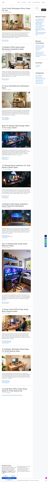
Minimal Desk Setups (6, 380)
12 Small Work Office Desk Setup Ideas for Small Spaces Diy (14, 390)
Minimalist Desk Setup (6, 381)
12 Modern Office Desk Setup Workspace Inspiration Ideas (13, 48)
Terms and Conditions (36, 2)
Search (43, 9)
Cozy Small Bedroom (6, 118)
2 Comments (5, 237)
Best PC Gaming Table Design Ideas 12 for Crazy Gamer (15, 127)
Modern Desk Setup (6, 78)
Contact (29, 2)
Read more (17, 37)
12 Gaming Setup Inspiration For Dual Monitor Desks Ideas (16, 166)
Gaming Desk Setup (6, 157)
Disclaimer (43, 2)
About (19, 2)
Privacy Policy (24, 2)
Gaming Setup (5, 196)
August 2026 (37, 65)
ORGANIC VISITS (38, 52)
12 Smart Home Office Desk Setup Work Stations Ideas (15, 310)
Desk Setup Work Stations (40, 78)
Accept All (9, 478)
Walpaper (37, 45)
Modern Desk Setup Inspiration (8, 236)
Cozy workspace (5, 117)
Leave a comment (6, 79)
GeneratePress (36, 480)
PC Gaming (5, 158)
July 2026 (37, 66)
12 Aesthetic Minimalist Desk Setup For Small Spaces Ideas (15, 350)
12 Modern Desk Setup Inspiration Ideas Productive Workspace (15, 205)
